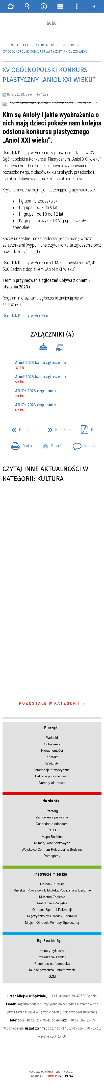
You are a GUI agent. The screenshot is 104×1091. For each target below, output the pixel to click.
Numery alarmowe (52, 783)
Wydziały (52, 763)
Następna (57, 428)
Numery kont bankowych (52, 843)
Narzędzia (43, 6)
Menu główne (60, 6)
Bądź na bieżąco (51, 940)
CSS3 (51, 1057)
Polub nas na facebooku (52, 964)
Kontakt (83, 444)
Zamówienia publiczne (52, 817)
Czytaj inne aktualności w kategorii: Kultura (45, 474)
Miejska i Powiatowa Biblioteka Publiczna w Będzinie (52, 890)
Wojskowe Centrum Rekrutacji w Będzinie (52, 849)
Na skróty (50, 801)
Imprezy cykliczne (52, 951)
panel (93, 6)
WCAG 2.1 (67, 1057)
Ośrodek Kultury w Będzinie (26, 315)
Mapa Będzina (52, 837)
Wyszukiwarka (27, 6)
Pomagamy (52, 856)
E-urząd (50, 727)
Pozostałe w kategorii (49, 703)
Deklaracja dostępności (52, 776)
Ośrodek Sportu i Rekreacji (52, 910)
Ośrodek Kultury (52, 884)
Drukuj (20, 444)
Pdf (87, 428)
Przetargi (52, 811)
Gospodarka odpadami (52, 824)
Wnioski (52, 738)
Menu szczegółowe (77, 6)
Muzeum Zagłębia (52, 897)
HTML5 (44, 1057)
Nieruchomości (52, 750)
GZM (52, 976)
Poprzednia (22, 428)
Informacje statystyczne (52, 770)
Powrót (51, 444)
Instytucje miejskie (50, 874)
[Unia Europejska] (54, 23)
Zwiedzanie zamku (52, 957)
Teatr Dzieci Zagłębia (52, 903)
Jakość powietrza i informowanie (52, 970)
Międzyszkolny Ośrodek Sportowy (52, 916)
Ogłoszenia (52, 744)
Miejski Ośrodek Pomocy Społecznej (52, 922)
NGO (52, 830)
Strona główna (11, 6)
